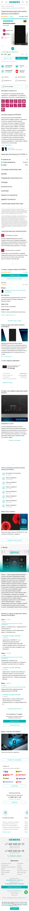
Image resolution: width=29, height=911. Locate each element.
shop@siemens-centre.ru (14, 880)
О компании (20, 863)
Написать (14, 802)
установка (8, 72)
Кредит (3, 868)
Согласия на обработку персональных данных (18, 906)
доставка (8, 67)
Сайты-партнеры (21, 872)
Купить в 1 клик (8, 58)
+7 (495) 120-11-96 (14, 797)
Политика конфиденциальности (14, 890)
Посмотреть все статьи (14, 540)
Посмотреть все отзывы (14, 278)
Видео (3, 874)
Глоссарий (19, 868)
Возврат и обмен (5, 870)
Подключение (4, 865)
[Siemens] (14, 2)
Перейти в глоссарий (14, 440)
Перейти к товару (7, 382)
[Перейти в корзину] (27, 2)
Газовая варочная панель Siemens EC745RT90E (13, 687)
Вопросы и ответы (22, 870)
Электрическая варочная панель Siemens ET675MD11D (12, 658)
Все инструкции (9, 86)
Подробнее (14, 786)
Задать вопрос (14, 721)
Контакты (19, 874)
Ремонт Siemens (5, 872)
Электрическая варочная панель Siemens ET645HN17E (12, 624)
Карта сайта (14, 895)
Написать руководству (14, 887)
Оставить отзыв (15, 275)
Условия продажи (14, 893)
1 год (21, 67)
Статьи (19, 865)
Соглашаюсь (14, 908)
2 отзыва (10, 16)
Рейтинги (19, 867)
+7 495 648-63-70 (14, 844)
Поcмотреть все (14, 725)
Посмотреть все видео (14, 760)
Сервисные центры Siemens (8, 867)
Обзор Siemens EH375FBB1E (15, 149)
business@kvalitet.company (14, 883)
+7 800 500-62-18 (14, 851)
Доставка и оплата (6, 863)
